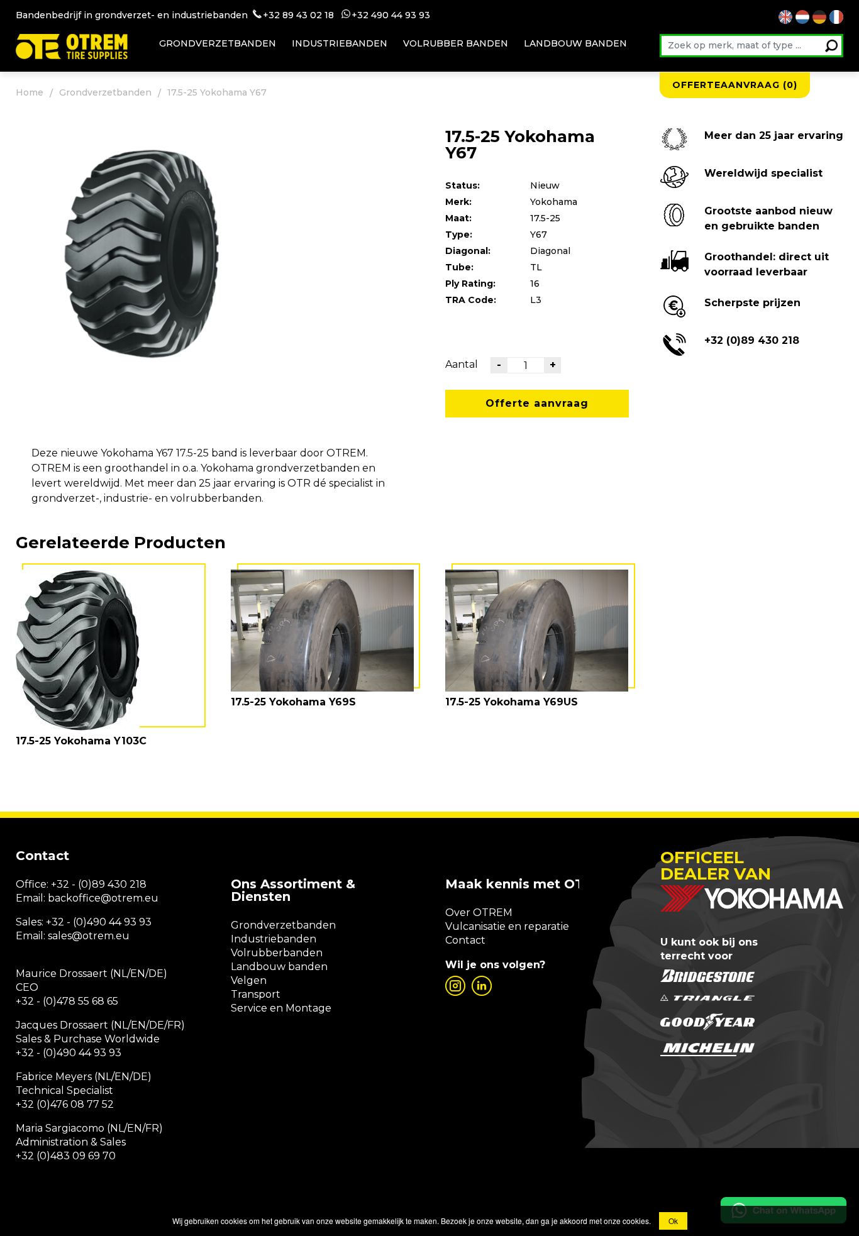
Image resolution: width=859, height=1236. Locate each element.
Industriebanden (339, 43)
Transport (255, 994)
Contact (465, 940)
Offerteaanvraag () (734, 85)
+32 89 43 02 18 (298, 15)
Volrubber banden (455, 43)
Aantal (461, 364)
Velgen (249, 980)
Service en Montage (281, 1008)
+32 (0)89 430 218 (751, 340)
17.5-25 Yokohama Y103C (81, 741)
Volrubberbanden (277, 953)
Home (29, 92)
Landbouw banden (575, 43)
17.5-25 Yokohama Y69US (511, 702)
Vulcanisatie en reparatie (507, 926)
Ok (673, 1220)
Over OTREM (479, 913)
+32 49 (367, 15)
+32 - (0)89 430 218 (99, 884)
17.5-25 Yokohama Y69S (293, 702)
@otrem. (123, 898)
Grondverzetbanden (217, 43)
